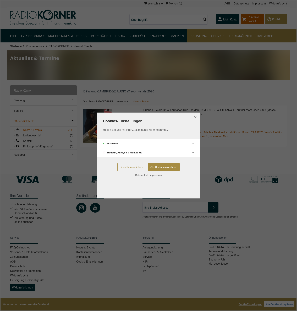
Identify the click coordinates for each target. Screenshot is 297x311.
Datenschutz (142, 175)
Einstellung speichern (131, 167)
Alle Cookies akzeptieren (163, 167)
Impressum (156, 175)
